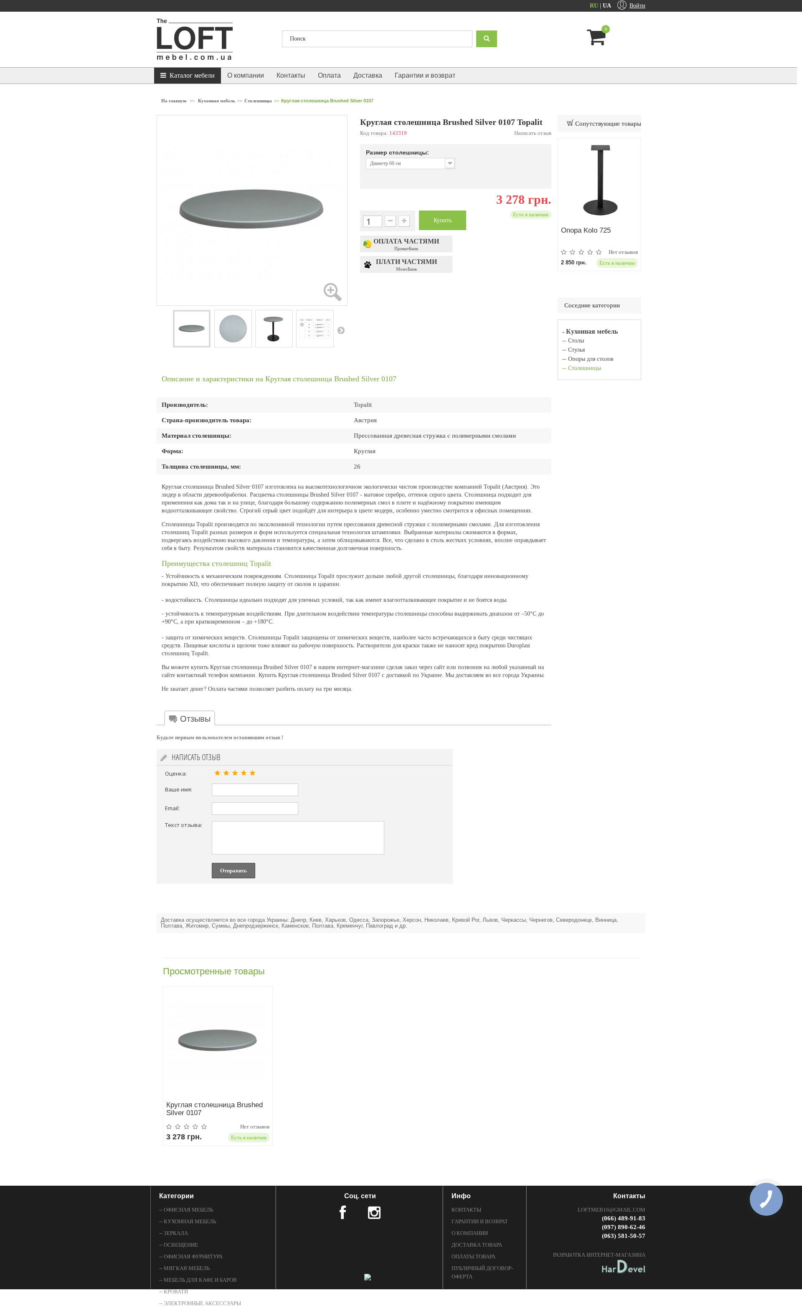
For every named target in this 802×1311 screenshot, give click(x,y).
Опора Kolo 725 (586, 230)
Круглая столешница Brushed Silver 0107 (214, 1109)
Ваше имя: (178, 789)
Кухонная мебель (216, 100)
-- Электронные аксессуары (200, 1303)
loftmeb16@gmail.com (611, 1210)
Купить (443, 220)
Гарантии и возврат (425, 75)
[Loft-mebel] (213, 39)
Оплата (329, 75)
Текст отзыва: (183, 825)
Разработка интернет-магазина (599, 1255)
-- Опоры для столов (588, 359)
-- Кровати (173, 1291)
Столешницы (258, 100)
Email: (172, 808)
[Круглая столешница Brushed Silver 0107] (191, 328)
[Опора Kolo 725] (599, 179)
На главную (173, 100)
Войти (637, 6)
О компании (245, 75)
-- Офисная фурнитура (191, 1256)
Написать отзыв (532, 133)
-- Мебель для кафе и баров (198, 1280)
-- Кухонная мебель (187, 1221)
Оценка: (176, 773)
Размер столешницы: (398, 152)
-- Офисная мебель (186, 1210)
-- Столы (573, 340)
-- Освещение (178, 1245)
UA (607, 6)
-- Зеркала (173, 1233)
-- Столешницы (581, 368)
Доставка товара (477, 1245)
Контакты (291, 75)
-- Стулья (573, 350)
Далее (341, 330)
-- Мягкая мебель (184, 1268)
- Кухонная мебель (590, 331)
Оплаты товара (473, 1256)
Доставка (367, 75)
